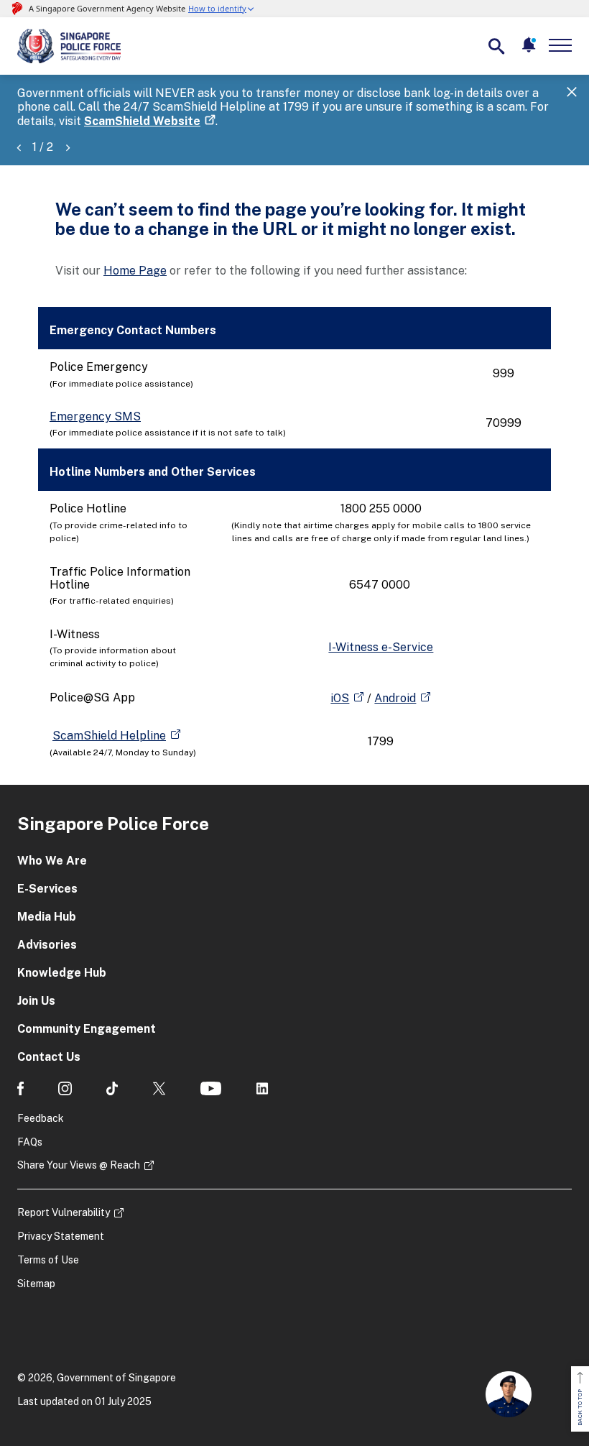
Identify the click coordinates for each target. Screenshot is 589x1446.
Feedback (40, 1118)
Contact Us (48, 1057)
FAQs (29, 1142)
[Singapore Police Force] (69, 46)
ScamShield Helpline (109, 735)
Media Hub (46, 917)
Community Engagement (86, 1029)
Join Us (36, 1001)
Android (395, 698)
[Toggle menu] (563, 45)
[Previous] (18, 147)
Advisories (47, 945)
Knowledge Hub (61, 973)
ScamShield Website (142, 121)
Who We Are (52, 860)
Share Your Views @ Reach (78, 1165)
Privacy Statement (60, 1236)
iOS (339, 698)
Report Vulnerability (63, 1212)
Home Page (135, 270)
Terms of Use (48, 1260)
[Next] (67, 147)
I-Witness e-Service (380, 647)
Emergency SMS (95, 416)
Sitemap (36, 1283)
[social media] (20, 1088)
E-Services (47, 888)
